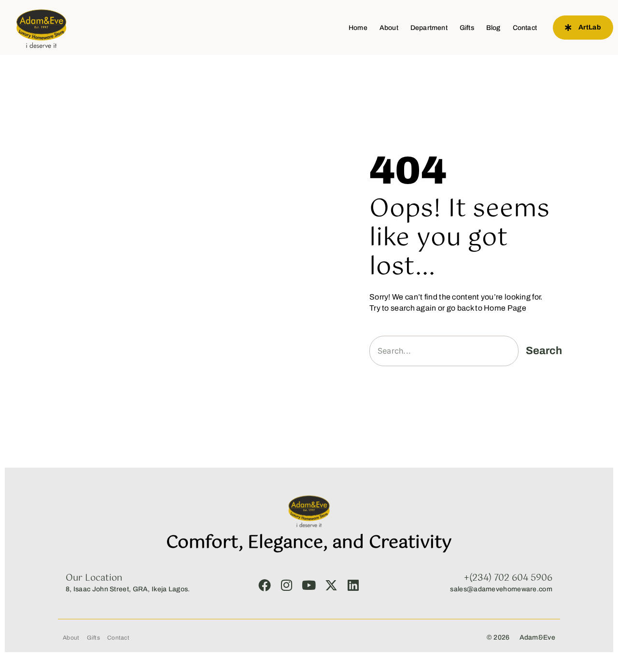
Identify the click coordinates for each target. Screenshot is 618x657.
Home (358, 27)
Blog (493, 27)
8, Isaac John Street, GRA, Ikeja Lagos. (128, 589)
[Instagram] (287, 585)
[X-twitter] (331, 585)
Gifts (467, 27)
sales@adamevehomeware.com (501, 589)
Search (544, 351)
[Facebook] (264, 585)
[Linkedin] (353, 585)
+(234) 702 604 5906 (508, 578)
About (388, 27)
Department (429, 27)
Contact (525, 27)
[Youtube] (309, 585)
